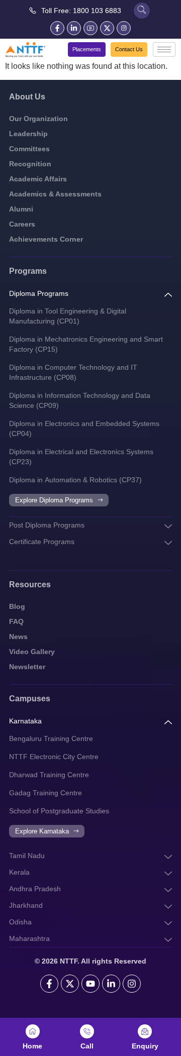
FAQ (16, 621)
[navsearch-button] (142, 11)
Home (32, 1046)
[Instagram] (132, 984)
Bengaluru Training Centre (51, 738)
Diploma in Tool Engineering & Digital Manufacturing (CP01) (67, 316)
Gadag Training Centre (45, 793)
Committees (29, 149)
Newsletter (27, 667)
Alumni (21, 209)
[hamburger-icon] (164, 49)
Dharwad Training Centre (49, 775)
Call (87, 1046)
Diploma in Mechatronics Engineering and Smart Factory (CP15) (86, 344)
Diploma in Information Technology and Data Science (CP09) (79, 400)
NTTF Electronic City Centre (54, 757)
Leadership (28, 134)
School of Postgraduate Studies (59, 811)
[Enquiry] (145, 1031)
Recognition (30, 164)
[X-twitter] (107, 28)
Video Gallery (32, 652)
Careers (22, 224)
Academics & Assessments (55, 194)
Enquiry (145, 1046)
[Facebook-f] (57, 28)
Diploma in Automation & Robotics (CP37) (75, 480)
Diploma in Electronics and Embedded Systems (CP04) (84, 428)
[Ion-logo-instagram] (124, 28)
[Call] (87, 1031)
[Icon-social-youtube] (90, 28)
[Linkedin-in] (74, 28)
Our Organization (38, 119)
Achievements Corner (46, 239)
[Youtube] (90, 984)
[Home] (33, 1031)
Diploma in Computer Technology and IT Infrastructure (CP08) (73, 372)
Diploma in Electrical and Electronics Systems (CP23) (81, 457)
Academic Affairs (38, 179)
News (18, 636)
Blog (17, 606)
